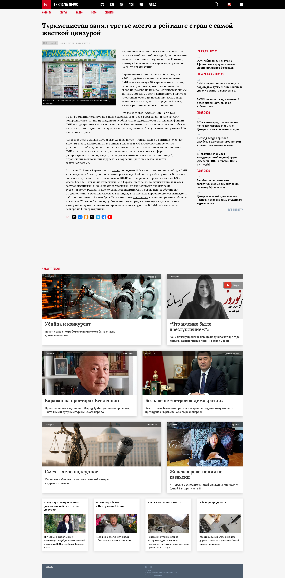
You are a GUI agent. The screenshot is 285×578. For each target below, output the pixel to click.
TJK (121, 4)
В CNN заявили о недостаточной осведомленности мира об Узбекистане (218, 102)
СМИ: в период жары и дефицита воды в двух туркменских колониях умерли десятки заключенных (219, 87)
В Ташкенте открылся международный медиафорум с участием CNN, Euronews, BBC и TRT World (217, 159)
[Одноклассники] (86, 217)
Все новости (235, 210)
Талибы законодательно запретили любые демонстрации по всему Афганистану (218, 183)
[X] (74, 217)
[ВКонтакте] (80, 217)
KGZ (112, 4)
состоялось (140, 197)
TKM (131, 4)
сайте (129, 67)
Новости (47, 12)
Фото (94, 12)
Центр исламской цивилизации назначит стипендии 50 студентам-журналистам (220, 199)
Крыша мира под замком (165, 502)
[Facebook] (104, 217)
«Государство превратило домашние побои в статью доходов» (61, 506)
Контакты (49, 567)
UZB (141, 4)
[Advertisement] (142, 245)
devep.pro (158, 575)
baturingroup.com (165, 572)
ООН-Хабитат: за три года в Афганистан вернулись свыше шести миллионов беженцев (216, 64)
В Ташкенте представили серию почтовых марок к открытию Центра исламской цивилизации (218, 125)
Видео (79, 12)
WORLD (152, 4)
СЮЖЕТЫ (109, 12)
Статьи (64, 12)
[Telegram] (98, 217)
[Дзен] (92, 217)
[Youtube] (109, 217)
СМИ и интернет (67, 43)
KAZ (102, 4)
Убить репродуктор (213, 502)
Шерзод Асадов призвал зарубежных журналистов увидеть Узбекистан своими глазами (219, 141)
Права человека (83, 43)
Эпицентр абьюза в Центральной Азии (110, 504)
